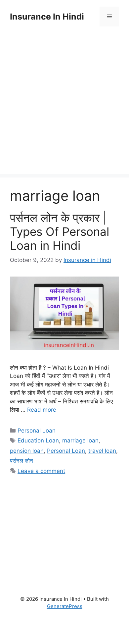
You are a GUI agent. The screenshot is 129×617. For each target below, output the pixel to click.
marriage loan (80, 440)
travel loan (102, 450)
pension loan (27, 450)
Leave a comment (41, 471)
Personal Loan (37, 430)
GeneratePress (64, 606)
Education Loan (38, 440)
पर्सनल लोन (21, 460)
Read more (41, 409)
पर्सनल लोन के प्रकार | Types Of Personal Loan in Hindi (59, 231)
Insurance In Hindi (47, 17)
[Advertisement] (64, 109)
